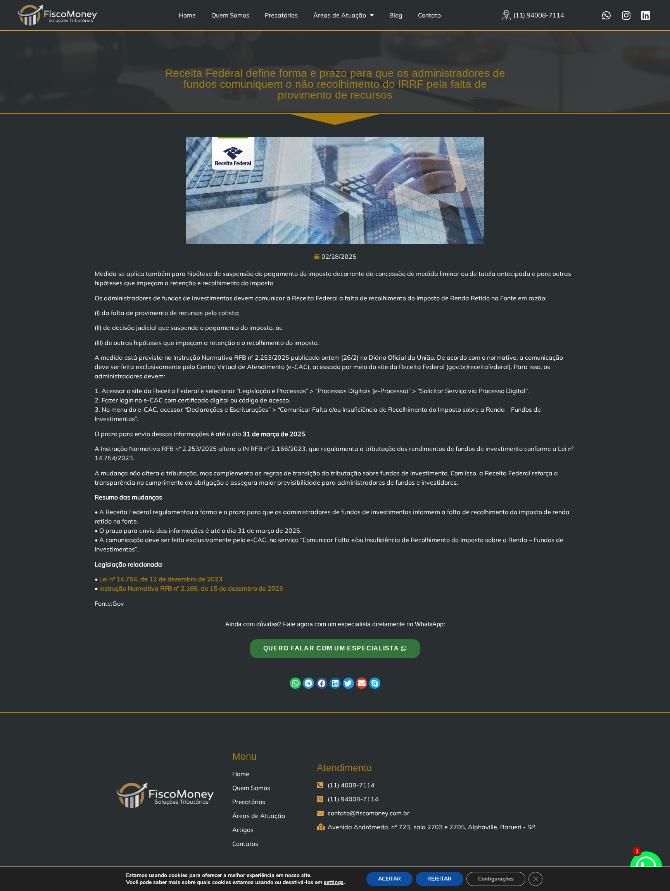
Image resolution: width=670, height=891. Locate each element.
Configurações (496, 878)
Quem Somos (230, 15)
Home (187, 15)
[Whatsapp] (606, 15)
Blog (395, 15)
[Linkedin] (645, 15)
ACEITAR (389, 878)
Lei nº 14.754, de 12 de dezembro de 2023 (161, 579)
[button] (295, 683)
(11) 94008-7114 (538, 15)
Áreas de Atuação (339, 15)
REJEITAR (439, 878)
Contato (429, 15)
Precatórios (281, 15)
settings (334, 882)
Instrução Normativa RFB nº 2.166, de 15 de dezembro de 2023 (191, 588)
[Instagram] (626, 15)
